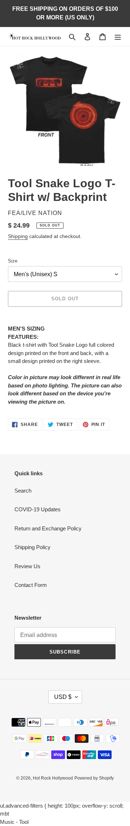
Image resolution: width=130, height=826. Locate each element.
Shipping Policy (32, 547)
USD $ (63, 697)
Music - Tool (14, 822)
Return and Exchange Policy (48, 528)
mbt (4, 814)
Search (22, 491)
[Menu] (117, 36)
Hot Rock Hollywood (53, 778)
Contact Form (30, 585)
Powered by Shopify (94, 778)
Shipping (18, 236)
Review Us (27, 566)
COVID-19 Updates (37, 509)
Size (12, 261)
